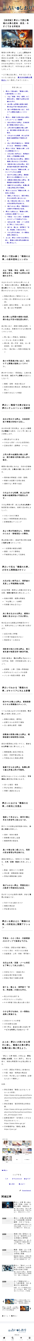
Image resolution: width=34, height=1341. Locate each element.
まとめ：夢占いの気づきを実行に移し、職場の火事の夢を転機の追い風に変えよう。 (17, 240)
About (17, 1335)
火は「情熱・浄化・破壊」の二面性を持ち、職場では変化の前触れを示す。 (18, 99)
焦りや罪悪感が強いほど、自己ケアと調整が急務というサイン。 (18, 112)
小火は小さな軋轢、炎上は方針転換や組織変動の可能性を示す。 (18, 138)
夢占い (6, 1170)
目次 (14, 87)
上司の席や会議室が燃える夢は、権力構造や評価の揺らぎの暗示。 (18, 130)
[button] (22, 1184)
